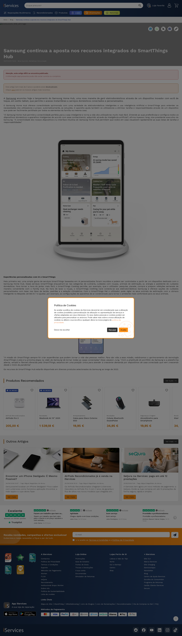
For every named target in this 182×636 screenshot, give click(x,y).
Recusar (112, 330)
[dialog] (91, 318)
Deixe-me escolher (62, 330)
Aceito (123, 330)
